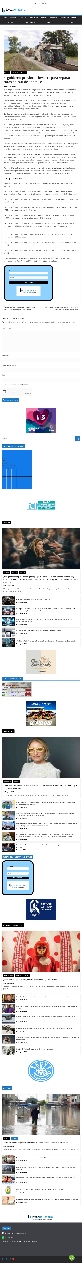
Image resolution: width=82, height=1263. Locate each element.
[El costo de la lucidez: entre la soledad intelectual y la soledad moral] (8, 632)
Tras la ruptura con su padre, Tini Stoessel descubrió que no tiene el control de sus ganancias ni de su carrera (47, 1039)
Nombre (11, 271)
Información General (68, 18)
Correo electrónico (9, 365)
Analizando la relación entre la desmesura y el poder (33, 599)
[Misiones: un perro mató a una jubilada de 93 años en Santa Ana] (8, 1159)
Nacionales (30, 22)
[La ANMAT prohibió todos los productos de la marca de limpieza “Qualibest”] (8, 1190)
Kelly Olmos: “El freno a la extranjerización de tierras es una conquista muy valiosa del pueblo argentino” (46, 846)
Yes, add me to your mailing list (16, 385)
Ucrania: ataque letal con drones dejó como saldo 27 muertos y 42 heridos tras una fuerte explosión (45, 1168)
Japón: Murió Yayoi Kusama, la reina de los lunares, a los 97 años (30, 979)
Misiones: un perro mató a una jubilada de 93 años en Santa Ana (37, 1158)
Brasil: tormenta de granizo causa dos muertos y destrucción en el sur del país (36, 1142)
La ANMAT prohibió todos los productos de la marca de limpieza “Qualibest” (41, 1189)
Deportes (53, 18)
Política (13, 18)
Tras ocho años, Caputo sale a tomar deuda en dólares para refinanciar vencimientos (21, 308)
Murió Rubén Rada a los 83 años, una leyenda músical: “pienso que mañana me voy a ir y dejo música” (46, 1007)
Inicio (5, 18)
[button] (78, 17)
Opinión (44, 18)
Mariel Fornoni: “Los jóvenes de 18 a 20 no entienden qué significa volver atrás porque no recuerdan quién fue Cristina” (45, 804)
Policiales (34, 18)
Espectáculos (8, 975)
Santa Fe (50, 22)
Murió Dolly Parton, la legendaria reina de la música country (35, 1049)
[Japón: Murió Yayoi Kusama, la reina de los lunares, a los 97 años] (41, 951)
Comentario (7, 328)
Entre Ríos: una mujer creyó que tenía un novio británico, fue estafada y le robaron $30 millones (47, 1199)
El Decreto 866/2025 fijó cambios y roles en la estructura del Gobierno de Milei (61, 308)
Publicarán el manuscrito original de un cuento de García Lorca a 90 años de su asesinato (45, 1028)
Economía (23, 18)
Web (3, 375)
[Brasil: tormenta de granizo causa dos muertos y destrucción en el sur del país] (41, 1114)
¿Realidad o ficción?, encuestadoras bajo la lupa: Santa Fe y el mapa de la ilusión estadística (46, 641)
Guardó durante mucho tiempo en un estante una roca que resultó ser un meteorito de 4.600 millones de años (46, 1018)
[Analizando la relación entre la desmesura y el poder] (8, 600)
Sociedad (14, 1138)
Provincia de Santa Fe (19, 73)
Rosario (71, 22)
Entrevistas (7, 781)
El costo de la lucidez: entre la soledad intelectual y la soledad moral (38, 631)
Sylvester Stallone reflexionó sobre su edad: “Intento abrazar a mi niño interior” (42, 997)
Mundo (10, 22)
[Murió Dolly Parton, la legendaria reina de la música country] (8, 1050)
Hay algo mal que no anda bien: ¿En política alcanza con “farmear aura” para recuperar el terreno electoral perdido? (45, 620)
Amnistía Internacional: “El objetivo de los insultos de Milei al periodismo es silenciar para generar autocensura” (40, 786)
